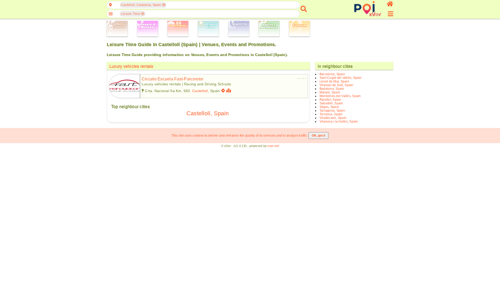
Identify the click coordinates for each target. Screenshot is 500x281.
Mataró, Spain (330, 92)
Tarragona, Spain (332, 110)
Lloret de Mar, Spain (334, 81)
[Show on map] (229, 90)
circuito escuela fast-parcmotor (172, 79)
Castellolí (200, 91)
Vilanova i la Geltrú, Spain (339, 121)
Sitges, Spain (329, 107)
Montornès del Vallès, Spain (340, 96)
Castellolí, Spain (207, 113)
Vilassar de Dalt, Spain (336, 85)
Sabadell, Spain (331, 103)
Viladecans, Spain (333, 118)
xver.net (273, 146)
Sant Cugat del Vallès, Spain (341, 78)
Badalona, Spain (332, 89)
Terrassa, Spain (331, 114)
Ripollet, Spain (330, 99)
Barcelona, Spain (332, 74)
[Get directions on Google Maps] (223, 90)
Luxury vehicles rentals (131, 66)
